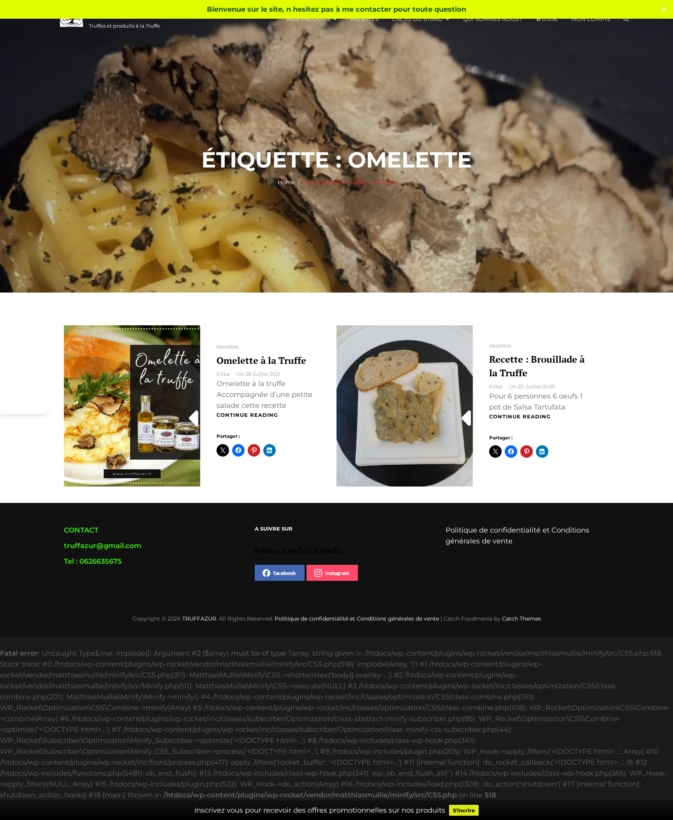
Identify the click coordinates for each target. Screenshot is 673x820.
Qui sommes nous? (492, 19)
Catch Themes (521, 618)
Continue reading (247, 415)
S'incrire (464, 810)
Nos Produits (308, 19)
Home (286, 182)
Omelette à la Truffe (261, 360)
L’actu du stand (417, 19)
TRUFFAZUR (199, 618)
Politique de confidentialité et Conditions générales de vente (357, 618)
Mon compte (591, 19)
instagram (337, 573)
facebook (284, 573)
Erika (223, 374)
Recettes (365, 19)
